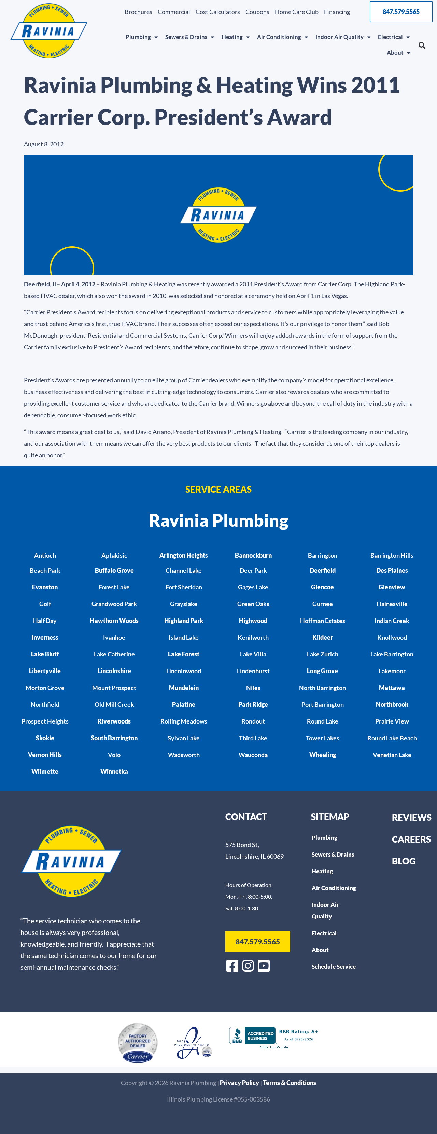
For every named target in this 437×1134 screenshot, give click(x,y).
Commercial (174, 11)
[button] (422, 45)
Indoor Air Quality (339, 36)
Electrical (390, 36)
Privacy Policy (240, 1082)
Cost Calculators (218, 11)
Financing (337, 11)
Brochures (138, 11)
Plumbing (138, 36)
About (395, 52)
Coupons (257, 11)
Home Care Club (297, 11)
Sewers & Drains (186, 36)
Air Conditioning (279, 36)
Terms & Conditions (289, 1082)
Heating (232, 36)
